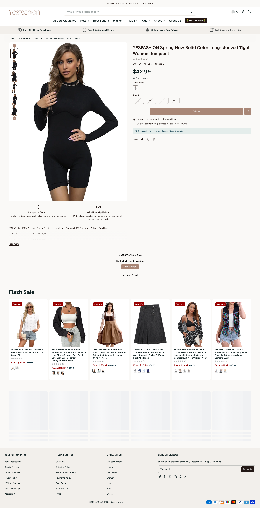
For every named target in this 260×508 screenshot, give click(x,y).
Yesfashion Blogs (12, 488)
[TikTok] (180, 476)
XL (174, 100)
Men (109, 483)
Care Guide (61, 483)
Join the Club (62, 488)
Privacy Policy (11, 478)
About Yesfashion (13, 461)
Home (11, 38)
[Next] (14, 118)
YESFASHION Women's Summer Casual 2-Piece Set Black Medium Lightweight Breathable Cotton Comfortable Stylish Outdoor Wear (190, 353)
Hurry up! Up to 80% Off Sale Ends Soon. (124, 3)
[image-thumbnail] (14, 53)
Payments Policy (63, 478)
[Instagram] (175, 476)
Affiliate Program (12, 483)
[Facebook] (160, 476)
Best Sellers (112, 472)
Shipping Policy (63, 467)
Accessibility (10, 494)
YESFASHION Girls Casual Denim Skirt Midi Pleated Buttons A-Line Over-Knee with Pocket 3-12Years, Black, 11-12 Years (149, 353)
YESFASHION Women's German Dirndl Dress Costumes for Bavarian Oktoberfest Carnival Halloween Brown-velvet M (109, 353)
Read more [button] (14, 243)
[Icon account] (243, 11)
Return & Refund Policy (67, 472)
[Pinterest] (170, 476)
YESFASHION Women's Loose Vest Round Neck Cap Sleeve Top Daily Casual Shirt (27, 352)
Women (110, 478)
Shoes (110, 494)
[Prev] (14, 46)
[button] (249, 12)
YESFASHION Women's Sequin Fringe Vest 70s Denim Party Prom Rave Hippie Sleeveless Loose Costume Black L (231, 353)
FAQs (58, 494)
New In (110, 467)
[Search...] (192, 12)
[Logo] (24, 12)
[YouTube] (185, 476)
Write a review (130, 266)
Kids (109, 488)
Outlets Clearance (115, 461)
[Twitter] (165, 476)
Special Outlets (12, 467)
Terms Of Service (12, 472)
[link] (119, 20)
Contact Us (61, 461)
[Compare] (247, 111)
